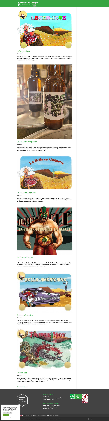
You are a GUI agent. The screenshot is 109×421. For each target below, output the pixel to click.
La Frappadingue (25, 257)
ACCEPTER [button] (6, 415)
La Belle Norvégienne (27, 142)
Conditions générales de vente (39, 415)
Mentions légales (28, 415)
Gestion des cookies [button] (7, 412)
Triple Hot (22, 373)
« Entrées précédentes (22, 387)
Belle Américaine (25, 315)
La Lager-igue (23, 51)
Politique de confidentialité (52, 415)
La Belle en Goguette (26, 193)
